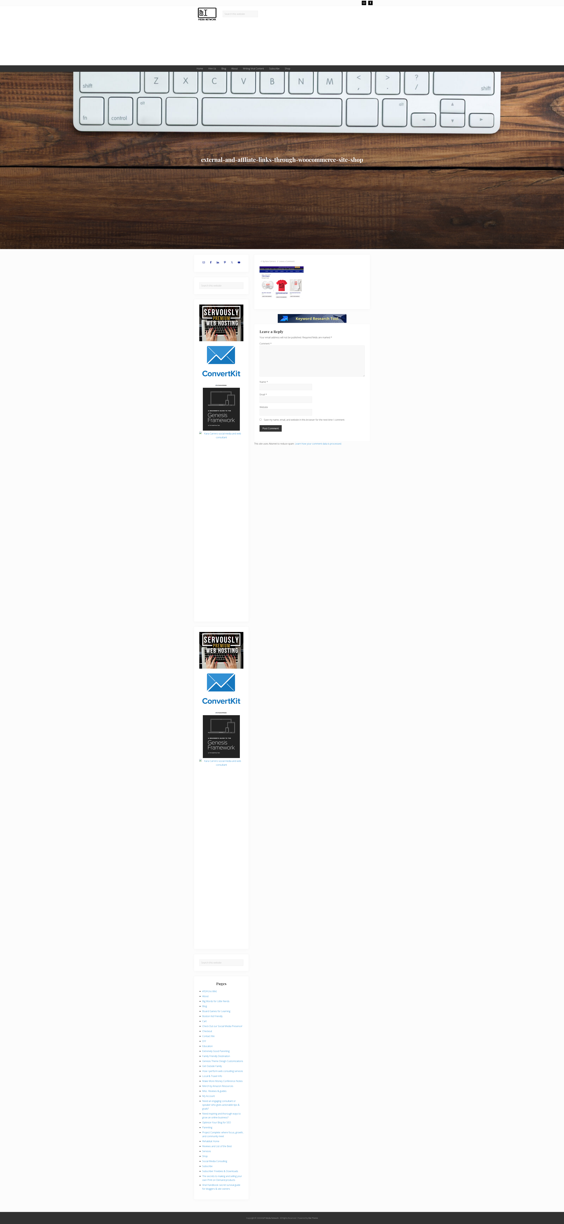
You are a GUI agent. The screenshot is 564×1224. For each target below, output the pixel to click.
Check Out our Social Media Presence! (222, 1026)
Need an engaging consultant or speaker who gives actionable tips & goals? (221, 1104)
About (205, 996)
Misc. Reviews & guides (214, 1091)
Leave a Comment (286, 261)
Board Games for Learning (216, 1011)
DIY (204, 1041)
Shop (205, 1156)
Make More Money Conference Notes (222, 1081)
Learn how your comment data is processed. (318, 443)
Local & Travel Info (212, 1076)
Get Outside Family (212, 1066)
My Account (208, 1096)
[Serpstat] (312, 322)
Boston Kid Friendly (212, 1016)
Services (206, 1151)
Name (264, 381)
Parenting (207, 1127)
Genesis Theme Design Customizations (222, 1061)
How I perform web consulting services (222, 1071)
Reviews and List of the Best (217, 1146)
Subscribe (207, 1166)
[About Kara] (221, 455)
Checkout (207, 1031)
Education (207, 1046)
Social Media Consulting (214, 1161)
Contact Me (208, 1036)
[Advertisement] (282, 43)
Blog (204, 1006)
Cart (204, 1021)
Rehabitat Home (210, 1141)
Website (264, 407)
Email (263, 394)
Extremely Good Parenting (216, 1051)
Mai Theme (313, 1218)
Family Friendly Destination (216, 1056)
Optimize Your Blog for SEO (216, 1122)
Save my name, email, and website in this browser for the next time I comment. (304, 419)
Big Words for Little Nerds (215, 1001)
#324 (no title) (209, 991)
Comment (266, 343)
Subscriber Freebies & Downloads (220, 1171)
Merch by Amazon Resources (217, 1086)
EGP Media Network (269, 1218)
